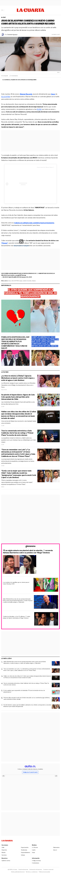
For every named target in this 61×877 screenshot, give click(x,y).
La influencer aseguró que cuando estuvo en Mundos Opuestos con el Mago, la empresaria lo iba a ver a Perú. (18, 385)
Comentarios (14, 76)
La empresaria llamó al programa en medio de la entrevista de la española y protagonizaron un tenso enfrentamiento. (17, 461)
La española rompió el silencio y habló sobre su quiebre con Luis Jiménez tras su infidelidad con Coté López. (18, 440)
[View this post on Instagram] (21, 183)
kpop (21, 281)
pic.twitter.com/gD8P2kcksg (17, 275)
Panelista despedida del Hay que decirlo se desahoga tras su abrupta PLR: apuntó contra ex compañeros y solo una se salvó (15, 342)
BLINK (39, 109)
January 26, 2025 (26, 277)
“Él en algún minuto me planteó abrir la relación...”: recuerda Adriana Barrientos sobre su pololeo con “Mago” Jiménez (28, 551)
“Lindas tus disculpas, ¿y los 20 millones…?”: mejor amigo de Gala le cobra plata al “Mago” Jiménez (16, 617)
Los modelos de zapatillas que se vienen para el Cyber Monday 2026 (16, 583)
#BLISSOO (4, 275)
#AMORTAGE (43, 273)
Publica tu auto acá (30, 772)
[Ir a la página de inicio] (30, 10)
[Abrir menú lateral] (2, 10)
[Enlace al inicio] (30, 546)
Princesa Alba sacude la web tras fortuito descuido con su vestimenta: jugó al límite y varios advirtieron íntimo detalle (26, 698)
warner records (27, 281)
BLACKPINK (5, 96)
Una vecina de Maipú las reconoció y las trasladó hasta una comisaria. (18, 422)
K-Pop (3, 17)
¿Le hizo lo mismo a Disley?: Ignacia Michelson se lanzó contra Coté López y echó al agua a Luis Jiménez (17, 378)
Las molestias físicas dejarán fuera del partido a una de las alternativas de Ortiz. (18, 403)
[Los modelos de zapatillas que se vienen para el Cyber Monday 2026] (46, 585)
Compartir (5, 76)
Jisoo (9, 281)
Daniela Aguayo (12, 35)
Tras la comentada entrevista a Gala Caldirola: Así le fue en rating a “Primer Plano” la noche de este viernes (17, 433)
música (34, 281)
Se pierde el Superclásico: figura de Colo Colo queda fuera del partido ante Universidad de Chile (18, 397)
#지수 (36, 273)
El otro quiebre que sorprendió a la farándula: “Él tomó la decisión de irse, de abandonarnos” (24, 691)
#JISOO (32, 273)
